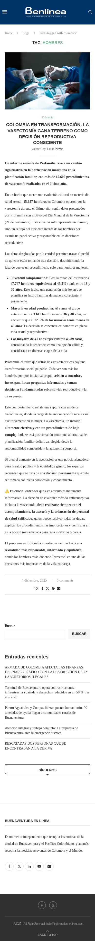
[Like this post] (36, 589)
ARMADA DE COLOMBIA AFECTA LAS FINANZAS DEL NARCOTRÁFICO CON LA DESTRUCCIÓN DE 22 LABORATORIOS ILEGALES (46, 672)
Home (9, 33)
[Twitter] (53, 905)
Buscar (10, 626)
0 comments (65, 580)
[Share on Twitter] (47, 588)
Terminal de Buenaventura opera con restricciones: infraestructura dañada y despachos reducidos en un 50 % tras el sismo (47, 692)
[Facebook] (42, 905)
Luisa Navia (55, 149)
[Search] (90, 12)
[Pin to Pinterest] (53, 589)
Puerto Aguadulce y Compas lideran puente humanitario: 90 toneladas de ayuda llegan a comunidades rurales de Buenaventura (46, 712)
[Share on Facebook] (42, 589)
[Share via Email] (58, 589)
